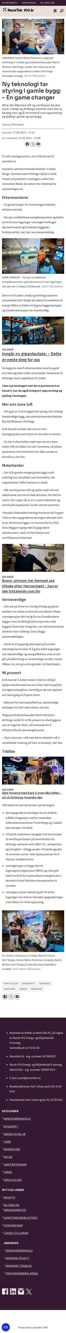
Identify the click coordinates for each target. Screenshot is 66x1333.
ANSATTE (9, 1197)
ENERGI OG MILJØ (15, 1134)
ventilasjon (11, 983)
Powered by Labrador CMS (33, 1327)
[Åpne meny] (55, 11)
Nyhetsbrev (9, 2)
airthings (45, 983)
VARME (8, 1172)
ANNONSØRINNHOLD (17, 1119)
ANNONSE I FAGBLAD (19, 1266)
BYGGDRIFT (11, 1126)
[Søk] (61, 10)
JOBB (7, 1142)
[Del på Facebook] (27, 144)
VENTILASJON (12, 1180)
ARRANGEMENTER (15, 1210)
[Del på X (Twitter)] (33, 144)
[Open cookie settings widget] (6, 1327)
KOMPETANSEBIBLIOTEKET (21, 1218)
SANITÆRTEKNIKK (15, 1164)
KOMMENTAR (12, 1149)
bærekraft (28, 983)
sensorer (9, 988)
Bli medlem (47, 2)
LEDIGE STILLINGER (16, 1233)
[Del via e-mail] (38, 144)
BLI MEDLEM (11, 1205)
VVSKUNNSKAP (13, 1225)
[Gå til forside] (18, 9)
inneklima (36, 988)
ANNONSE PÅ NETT (17, 1258)
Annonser (29, 2)
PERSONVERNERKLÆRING (22, 1273)
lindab (23, 988)
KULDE (8, 1157)
